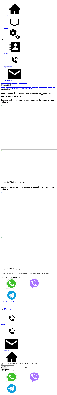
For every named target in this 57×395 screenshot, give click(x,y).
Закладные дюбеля (10, 88)
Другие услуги (7, 309)
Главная (6, 307)
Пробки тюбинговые (23, 87)
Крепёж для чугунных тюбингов (9, 87)
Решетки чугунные (46, 87)
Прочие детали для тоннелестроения (24, 88)
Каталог (6, 308)
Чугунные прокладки (34, 87)
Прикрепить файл (23, 367)
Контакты (6, 311)
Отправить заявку (5, 369)
